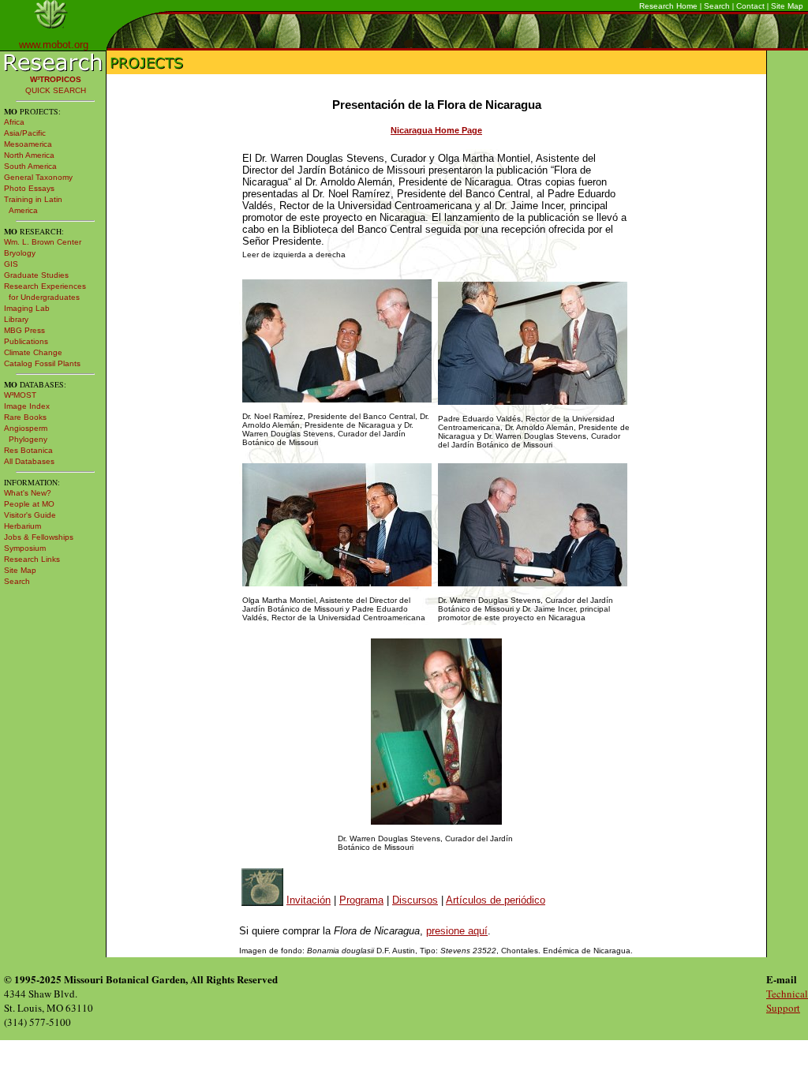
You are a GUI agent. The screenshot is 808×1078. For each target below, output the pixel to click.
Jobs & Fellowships (38, 537)
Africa (14, 122)
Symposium (25, 548)
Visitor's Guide (30, 515)
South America (30, 166)
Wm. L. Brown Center (42, 242)
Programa (361, 900)
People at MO (29, 504)
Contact (750, 6)
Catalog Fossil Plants (42, 363)
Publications (26, 341)
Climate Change (33, 352)
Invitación (308, 900)
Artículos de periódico (495, 900)
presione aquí (457, 931)
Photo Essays (29, 188)
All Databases (29, 461)
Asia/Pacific (25, 133)
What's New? (27, 492)
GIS (11, 264)
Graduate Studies (36, 275)
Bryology (20, 253)
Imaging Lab (27, 308)
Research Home (668, 6)
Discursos (415, 900)
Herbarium (22, 526)
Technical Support (787, 1000)
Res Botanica (28, 450)
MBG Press (24, 330)
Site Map (787, 6)
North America (29, 155)
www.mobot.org (53, 45)
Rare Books (25, 417)
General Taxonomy (38, 177)
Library (16, 319)
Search (717, 6)
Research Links (32, 559)
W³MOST (20, 395)
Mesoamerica (28, 144)
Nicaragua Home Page (436, 130)
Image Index (27, 406)
